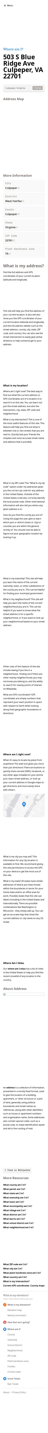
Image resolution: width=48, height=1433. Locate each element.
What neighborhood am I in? (18, 1227)
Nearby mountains (16, 1315)
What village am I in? (14, 1210)
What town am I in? (13, 1201)
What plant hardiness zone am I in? (22, 1272)
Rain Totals (12, 1383)
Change (38, 88)
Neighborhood (14, 1350)
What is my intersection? (16, 1281)
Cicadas (11, 1366)
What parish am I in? (14, 1189)
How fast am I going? (18, 1322)
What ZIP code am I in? (15, 1264)
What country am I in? (15, 1277)
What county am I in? (14, 1184)
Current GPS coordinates (16, 1285)
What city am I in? (12, 1268)
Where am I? (14, 1329)
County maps (37, 1285)
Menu (10, 5)
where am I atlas (17, 968)
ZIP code (11, 1355)
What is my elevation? (19, 1304)
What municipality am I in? (17, 1206)
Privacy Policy (19, 1392)
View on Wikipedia (18, 1170)
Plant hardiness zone (18, 1361)
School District (14, 1345)
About (6, 1392)
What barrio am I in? (14, 1218)
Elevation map (14, 1310)
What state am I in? (13, 1193)
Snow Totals (13, 1378)
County (11, 1334)
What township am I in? (16, 1197)
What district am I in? (14, 1214)
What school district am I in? (18, 1223)
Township (12, 1339)
